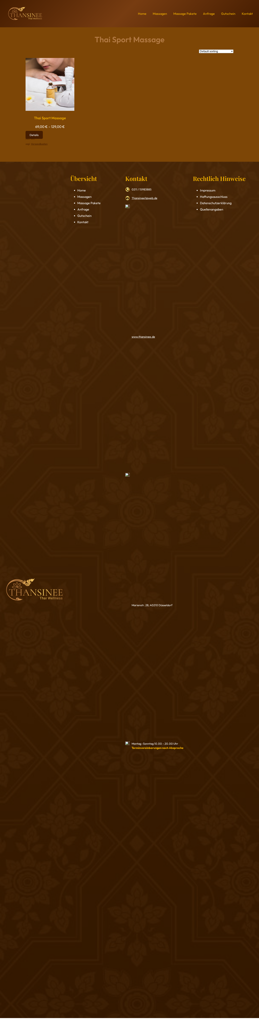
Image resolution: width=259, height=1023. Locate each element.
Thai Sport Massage (50, 118)
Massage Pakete (89, 203)
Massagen (84, 197)
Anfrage (83, 209)
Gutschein (84, 216)
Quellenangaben (211, 209)
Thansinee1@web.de (144, 198)
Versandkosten (39, 144)
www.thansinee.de (143, 336)
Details (34, 135)
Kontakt (82, 222)
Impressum (207, 190)
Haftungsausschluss (213, 197)
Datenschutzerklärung (216, 203)
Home (81, 190)
